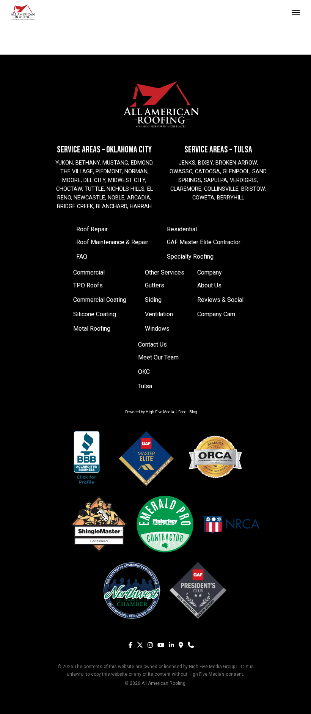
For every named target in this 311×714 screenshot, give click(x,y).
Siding (153, 299)
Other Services (164, 272)
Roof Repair (92, 229)
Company (209, 272)
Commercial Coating (99, 299)
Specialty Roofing (190, 256)
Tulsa (145, 386)
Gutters (154, 285)
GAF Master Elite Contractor (203, 242)
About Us (209, 285)
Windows (157, 328)
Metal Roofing (91, 328)
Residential (182, 229)
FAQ (81, 256)
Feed (182, 412)
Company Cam (216, 314)
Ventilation (159, 314)
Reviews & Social (220, 299)
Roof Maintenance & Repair (112, 242)
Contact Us (152, 344)
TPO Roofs (88, 285)
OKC (144, 371)
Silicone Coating (94, 314)
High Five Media (160, 412)
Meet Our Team (158, 357)
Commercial (89, 272)
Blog (193, 412)
